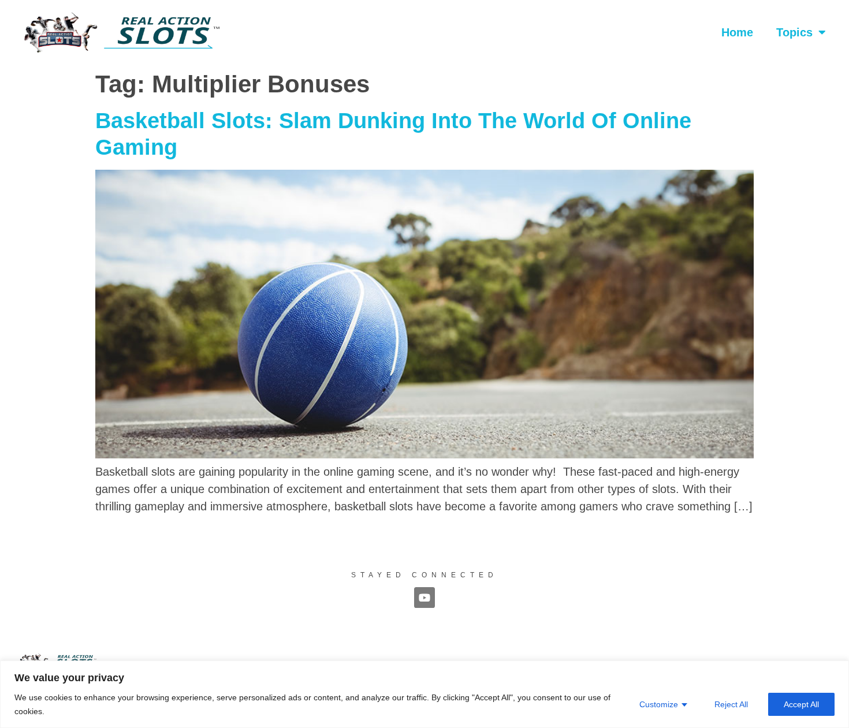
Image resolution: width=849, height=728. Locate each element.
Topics (794, 32)
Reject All (731, 704)
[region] (424, 694)
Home (737, 32)
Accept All (801, 704)
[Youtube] (424, 597)
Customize (658, 704)
